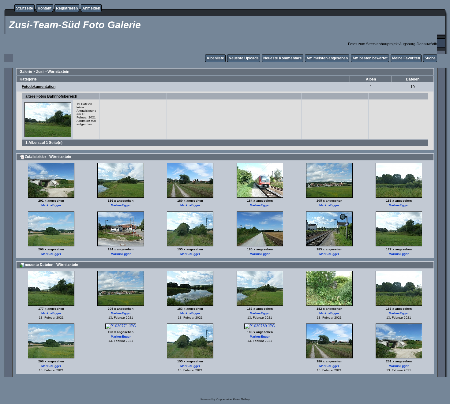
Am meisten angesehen (327, 58)
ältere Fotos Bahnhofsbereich (51, 96)
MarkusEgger (51, 205)
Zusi (39, 71)
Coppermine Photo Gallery (233, 399)
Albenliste (215, 58)
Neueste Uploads (244, 58)
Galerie (26, 71)
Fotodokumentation (38, 86)
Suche (430, 58)
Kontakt (44, 8)
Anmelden (91, 8)
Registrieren (67, 8)
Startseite (24, 8)
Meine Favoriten (406, 58)
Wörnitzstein (58, 71)
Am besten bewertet (370, 58)
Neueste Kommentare (282, 58)
